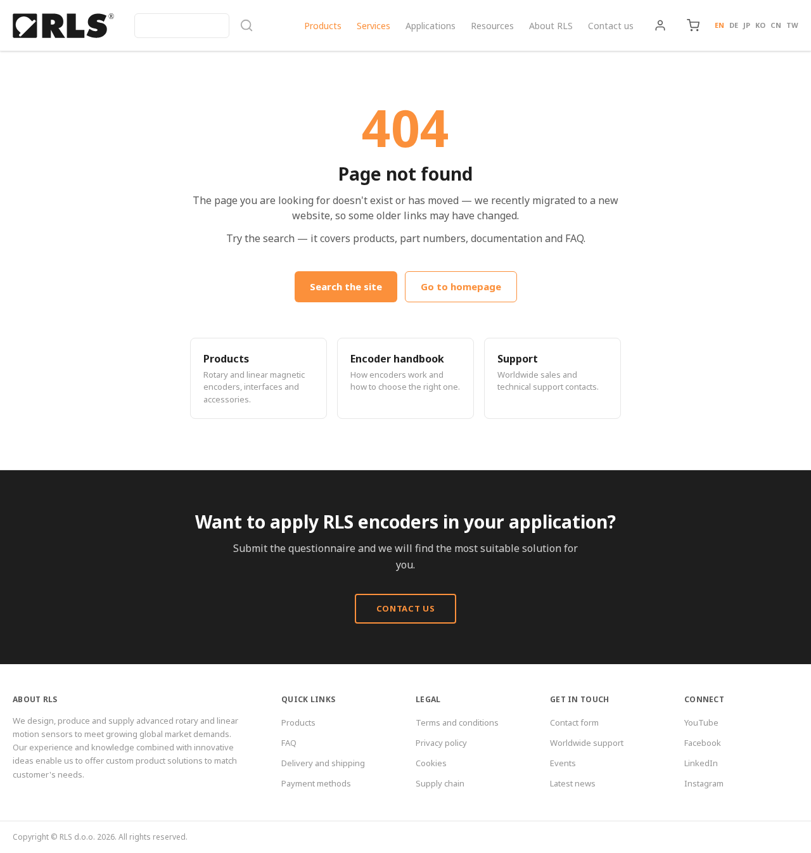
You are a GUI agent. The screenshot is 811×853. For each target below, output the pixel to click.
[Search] (193, 25)
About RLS (551, 26)
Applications (431, 26)
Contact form (574, 722)
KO (760, 25)
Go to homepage (461, 286)
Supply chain (440, 783)
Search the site (346, 286)
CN (775, 25)
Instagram (704, 783)
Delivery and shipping (323, 763)
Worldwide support (586, 742)
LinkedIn (701, 763)
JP (746, 25)
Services (373, 26)
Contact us (611, 26)
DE (733, 25)
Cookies (431, 763)
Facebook (702, 742)
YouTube (701, 722)
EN (719, 25)
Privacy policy (441, 742)
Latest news (573, 783)
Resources (492, 26)
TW (792, 25)
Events (563, 763)
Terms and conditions (457, 722)
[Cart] (693, 25)
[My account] (660, 25)
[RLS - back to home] (63, 25)
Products (323, 26)
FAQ (289, 742)
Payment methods (316, 783)
